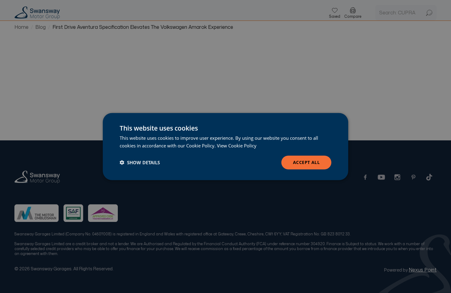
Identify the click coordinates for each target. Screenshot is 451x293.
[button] (140, 162)
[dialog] (225, 146)
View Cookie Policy (236, 146)
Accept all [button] (306, 162)
